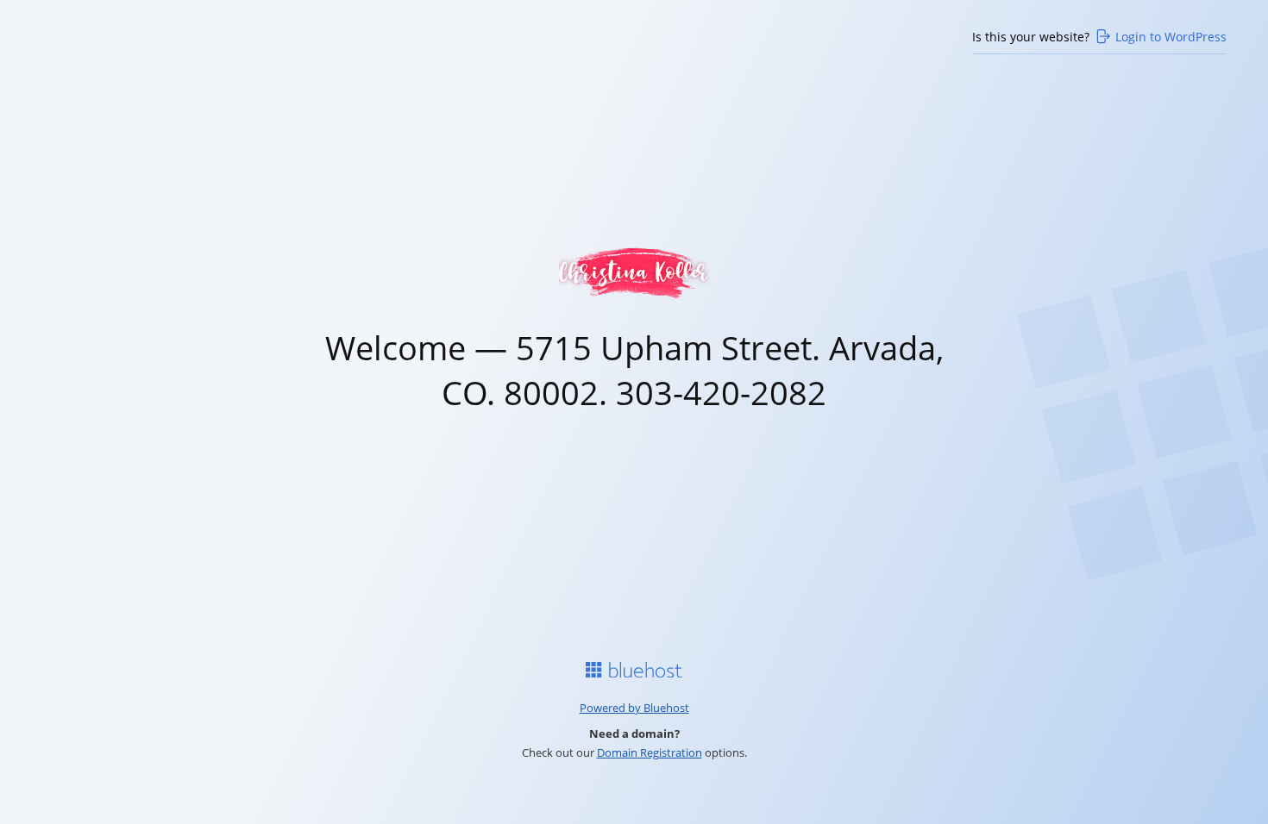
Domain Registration (649, 752)
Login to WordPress (1171, 36)
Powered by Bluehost (634, 707)
